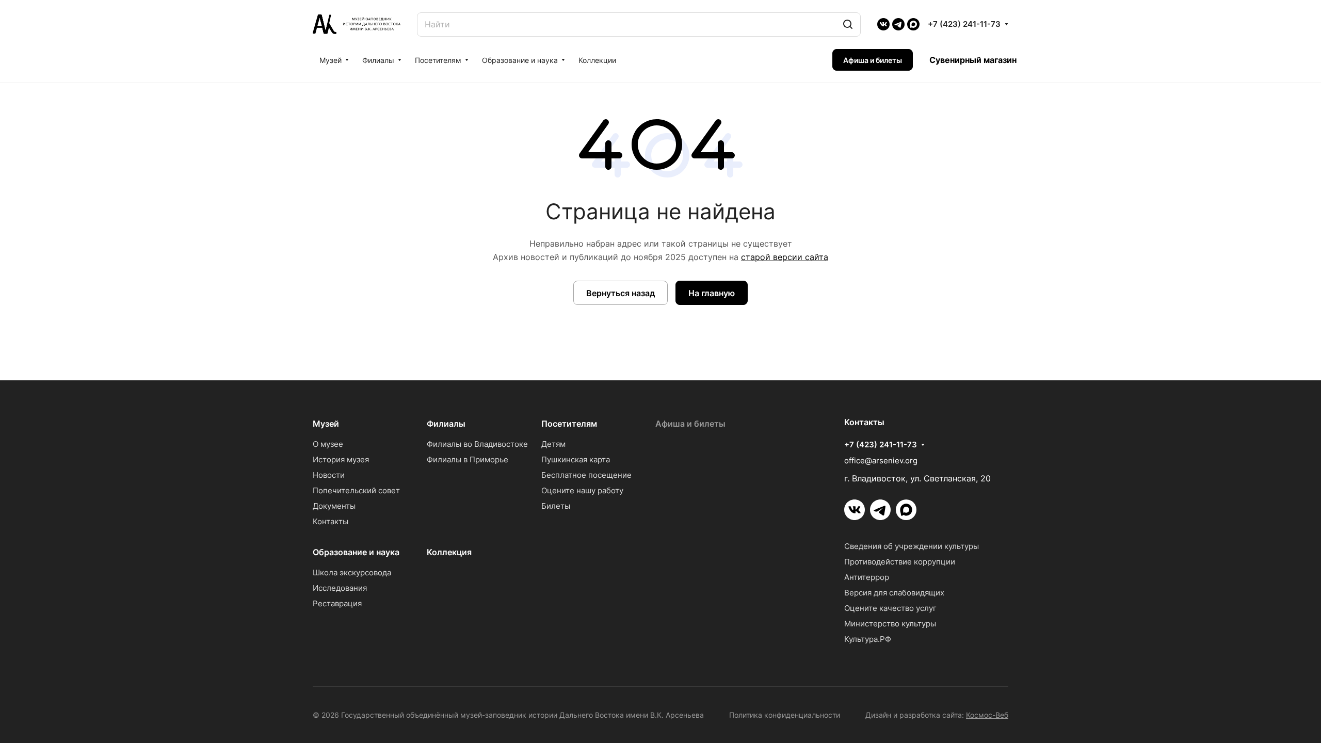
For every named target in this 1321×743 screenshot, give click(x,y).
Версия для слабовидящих (894, 592)
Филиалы (446, 423)
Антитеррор (866, 577)
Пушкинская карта (575, 459)
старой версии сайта (784, 257)
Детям (553, 444)
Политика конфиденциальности (784, 714)
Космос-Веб (987, 714)
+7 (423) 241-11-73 (964, 24)
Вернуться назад (620, 293)
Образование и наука (356, 552)
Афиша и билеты (690, 423)
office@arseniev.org (880, 460)
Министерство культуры (890, 623)
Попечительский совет (356, 490)
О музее (328, 444)
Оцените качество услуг (890, 608)
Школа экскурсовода (352, 572)
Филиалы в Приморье (467, 459)
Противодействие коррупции (899, 562)
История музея (341, 459)
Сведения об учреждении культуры (911, 546)
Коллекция (449, 552)
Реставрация (337, 603)
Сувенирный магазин (973, 60)
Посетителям (569, 423)
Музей (326, 423)
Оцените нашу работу (582, 490)
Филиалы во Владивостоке (477, 444)
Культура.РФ (867, 639)
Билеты (555, 506)
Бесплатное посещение (586, 475)
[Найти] (848, 24)
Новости (329, 475)
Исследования (340, 588)
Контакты (330, 521)
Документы (334, 506)
